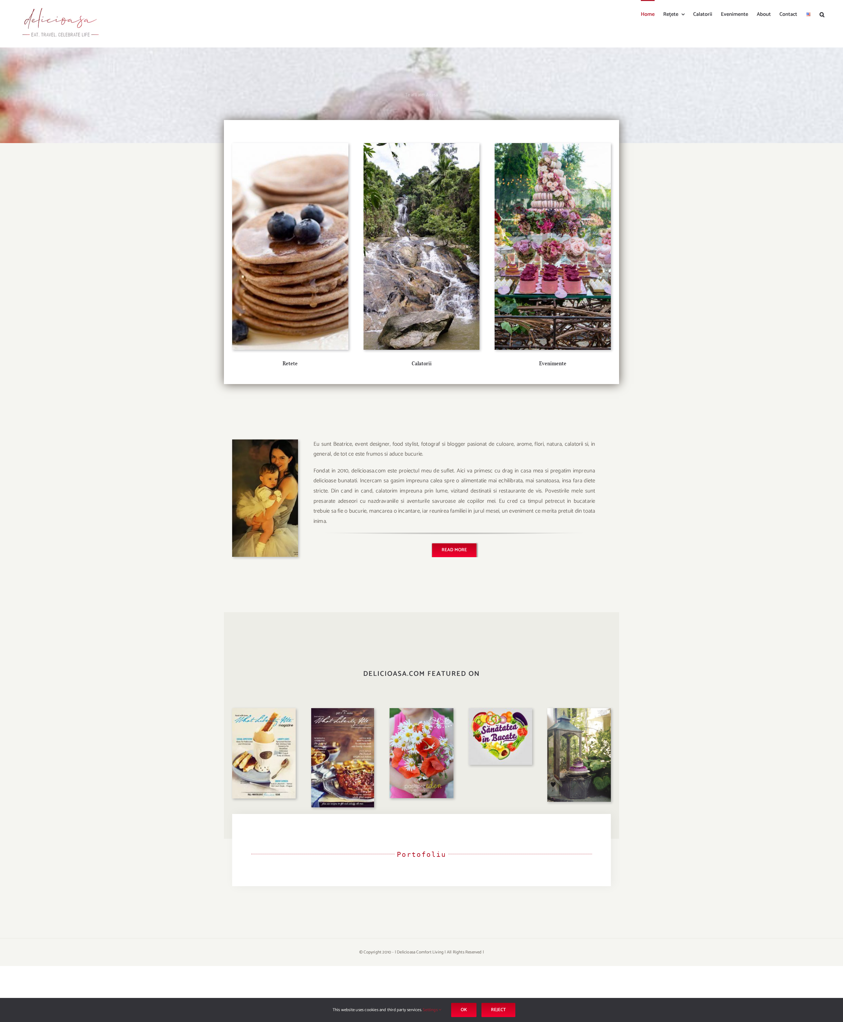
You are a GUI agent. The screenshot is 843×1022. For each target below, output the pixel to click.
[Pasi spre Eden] (421, 710)
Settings (431, 1010)
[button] (822, 14)
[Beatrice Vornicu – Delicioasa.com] (265, 442)
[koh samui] (422, 145)
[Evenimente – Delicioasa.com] (553, 145)
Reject (498, 1010)
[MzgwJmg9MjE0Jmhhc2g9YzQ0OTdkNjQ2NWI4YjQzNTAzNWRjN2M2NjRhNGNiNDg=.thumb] (500, 710)
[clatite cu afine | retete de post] (290, 145)
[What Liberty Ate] (264, 710)
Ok (464, 1010)
